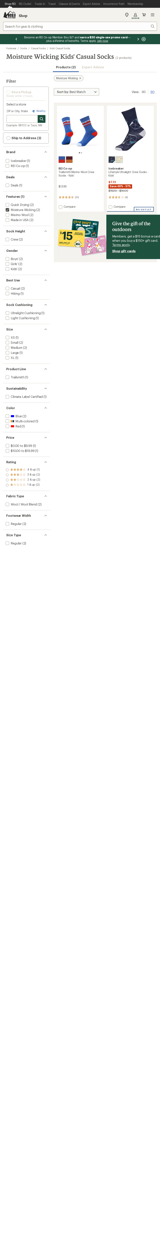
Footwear (11, 48)
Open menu (152, 15)
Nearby (40, 111)
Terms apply (121, 245)
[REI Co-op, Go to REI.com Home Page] (9, 15)
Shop (23, 15)
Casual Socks (38, 48)
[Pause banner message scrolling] (143, 39)
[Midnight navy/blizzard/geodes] (111, 159)
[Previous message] (16, 39)
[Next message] (138, 39)
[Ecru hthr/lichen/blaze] (119, 159)
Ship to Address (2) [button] (26, 138)
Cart (144, 15)
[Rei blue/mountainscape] (62, 159)
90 (152, 91)
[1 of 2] (79, 153)
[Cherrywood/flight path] (69, 159)
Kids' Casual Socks (60, 48)
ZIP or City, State (17, 111)
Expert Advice (93, 67)
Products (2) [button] (66, 67)
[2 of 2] (81, 153)
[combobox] (80, 26)
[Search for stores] (41, 119)
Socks (23, 48)
